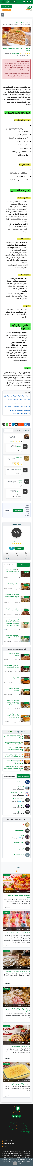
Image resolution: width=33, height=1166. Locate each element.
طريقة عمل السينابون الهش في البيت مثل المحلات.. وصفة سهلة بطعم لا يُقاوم (12, 596)
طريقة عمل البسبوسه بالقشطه (13, 689)
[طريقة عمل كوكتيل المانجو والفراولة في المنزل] (16, 883)
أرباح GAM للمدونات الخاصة (25, 1132)
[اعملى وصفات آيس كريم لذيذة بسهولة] (16, 921)
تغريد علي (6, 1080)
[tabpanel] (16, 797)
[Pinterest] (10, 424)
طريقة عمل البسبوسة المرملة (13, 654)
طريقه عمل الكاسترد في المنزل (21, 413)
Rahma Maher (20, 481)
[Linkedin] (13, 424)
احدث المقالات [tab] (23, 564)
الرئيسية (28, 22)
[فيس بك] (30, 1)
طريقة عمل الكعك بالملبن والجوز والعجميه (18, 403)
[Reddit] (22, 424)
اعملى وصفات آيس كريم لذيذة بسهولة (19, 399)
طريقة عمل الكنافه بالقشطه (12, 583)
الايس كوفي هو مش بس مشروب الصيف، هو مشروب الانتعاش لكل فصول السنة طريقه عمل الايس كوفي (12, 622)
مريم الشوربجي (7, 614)
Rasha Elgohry (7, 588)
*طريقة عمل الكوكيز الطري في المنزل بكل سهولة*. (12, 608)
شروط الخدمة (11, 1123)
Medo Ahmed (20, 437)
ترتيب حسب (17, 430)
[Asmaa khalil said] (26, 458)
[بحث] (2, 15)
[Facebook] (28, 424)
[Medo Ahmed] (26, 436)
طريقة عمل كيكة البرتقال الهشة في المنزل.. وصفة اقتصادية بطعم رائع (13, 702)
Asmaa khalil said (19, 458)
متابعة (19, 548)
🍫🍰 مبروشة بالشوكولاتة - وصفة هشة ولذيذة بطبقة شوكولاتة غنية (12, 571)
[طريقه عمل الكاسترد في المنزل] (16, 1072)
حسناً (14, 1163)
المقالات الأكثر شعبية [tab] (9, 564)
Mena (5, 659)
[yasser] (25, 446)
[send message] (11, 548)
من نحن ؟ (28, 1126)
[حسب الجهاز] (7, 1)
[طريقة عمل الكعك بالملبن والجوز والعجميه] (16, 959)
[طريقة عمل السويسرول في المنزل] (16, 1034)
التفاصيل (7, 907)
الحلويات (16, 22)
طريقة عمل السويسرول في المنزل (20, 410)
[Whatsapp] (7, 424)
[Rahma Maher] (26, 481)
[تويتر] (27, 1)
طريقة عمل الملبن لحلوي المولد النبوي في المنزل (16, 406)
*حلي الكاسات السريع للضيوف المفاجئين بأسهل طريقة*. (11, 666)
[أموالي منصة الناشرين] (29, 8)
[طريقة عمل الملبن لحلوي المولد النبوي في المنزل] (16, 997)
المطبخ (22, 22)
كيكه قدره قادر (15, 677)
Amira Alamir (7, 721)
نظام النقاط (12, 1128)
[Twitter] (25, 424)
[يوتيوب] (24, 1)
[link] (16, 543)
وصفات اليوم (7, 891)
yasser (10, 731)
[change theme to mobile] (3, 1)
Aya (4, 929)
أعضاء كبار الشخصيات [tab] (9, 776)
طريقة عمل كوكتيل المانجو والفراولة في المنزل (17, 396)
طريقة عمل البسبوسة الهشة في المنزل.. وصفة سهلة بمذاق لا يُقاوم (13, 715)
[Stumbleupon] (19, 424)
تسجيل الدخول (18, 510)
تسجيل (7, 510)
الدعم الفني (12, 1126)
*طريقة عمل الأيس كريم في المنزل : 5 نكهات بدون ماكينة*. (11, 636)
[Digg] (16, 424)
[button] (3, 424)
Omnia (5, 602)
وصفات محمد (7, 1043)
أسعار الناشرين (26, 1128)
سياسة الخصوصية (26, 1123)
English (13, 2)
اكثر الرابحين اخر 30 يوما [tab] (23, 776)
